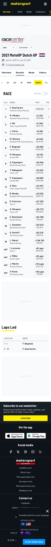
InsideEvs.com (25, 468)
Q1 (8, 82)
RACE (38, 82)
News (32, 72)
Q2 (14, 82)
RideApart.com (25, 490)
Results (20, 72)
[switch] (41, 93)
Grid (29, 82)
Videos (42, 72)
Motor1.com (25, 472)
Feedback (25, 503)
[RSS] (40, 452)
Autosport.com (25, 481)
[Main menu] (5, 4)
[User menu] (45, 4)
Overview (6, 72)
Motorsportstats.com (25, 486)
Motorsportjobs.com (25, 477)
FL (46, 82)
